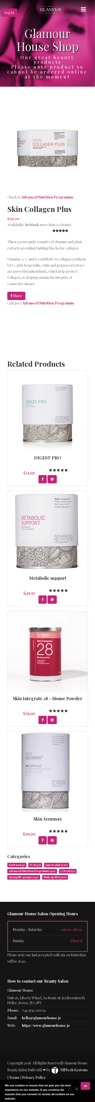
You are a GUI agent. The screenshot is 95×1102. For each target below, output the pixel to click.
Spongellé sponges (23, 877)
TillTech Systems (73, 1070)
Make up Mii (55, 877)
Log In (9, 12)
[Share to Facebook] (42, 479)
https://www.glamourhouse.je (46, 1025)
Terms (14, 1077)
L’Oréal (67, 871)
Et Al (35, 865)
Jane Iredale (56, 865)
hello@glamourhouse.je (41, 1018)
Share (17, 295)
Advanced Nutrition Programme (47, 197)
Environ (17, 865)
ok (85, 1085)
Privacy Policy (34, 1077)
